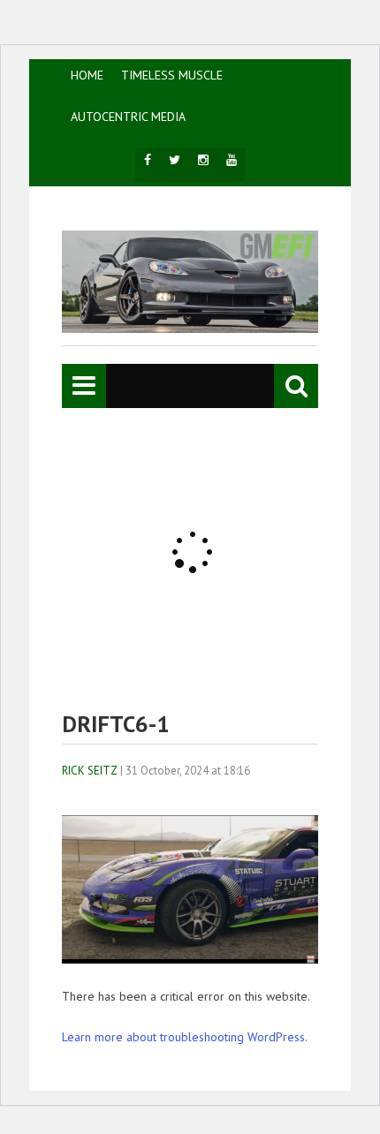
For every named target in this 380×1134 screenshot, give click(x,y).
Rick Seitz (90, 770)
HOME (87, 75)
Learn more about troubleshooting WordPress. (185, 1037)
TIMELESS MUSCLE (172, 75)
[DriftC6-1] (190, 959)
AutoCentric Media (128, 117)
